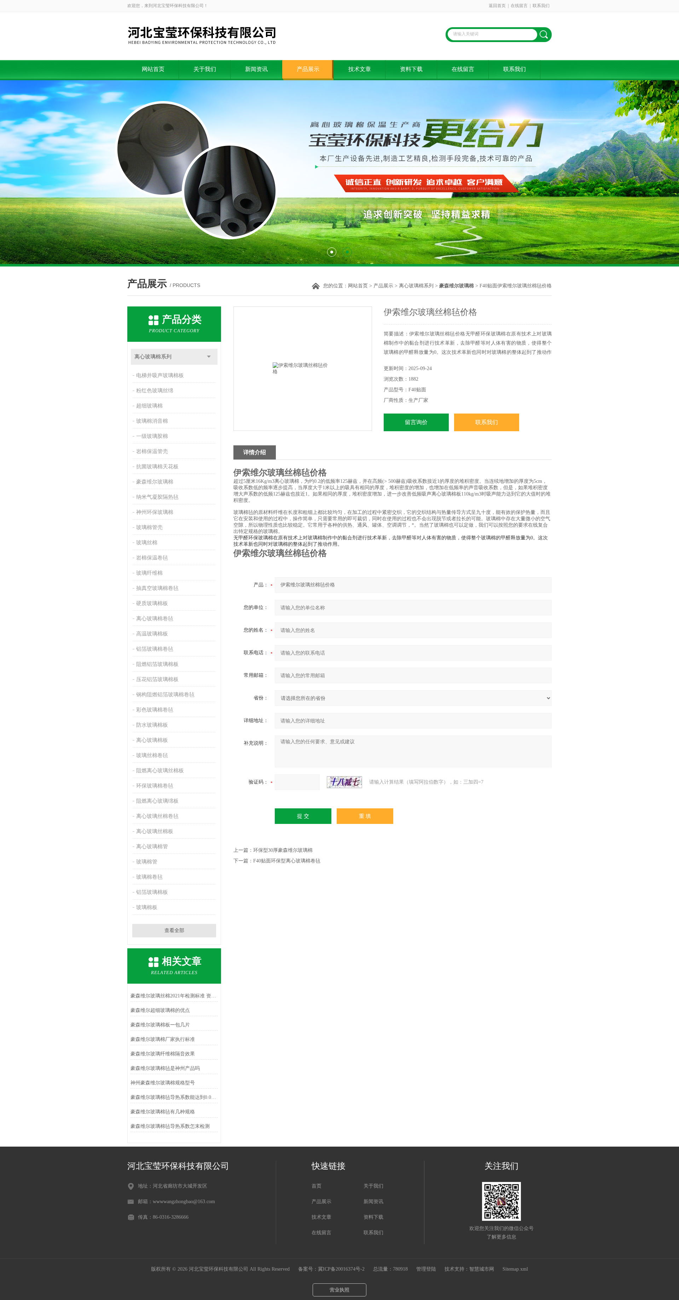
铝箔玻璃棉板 (152, 892)
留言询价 (416, 422)
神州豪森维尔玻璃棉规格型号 (162, 1082)
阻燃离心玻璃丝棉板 (160, 770)
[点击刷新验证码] (344, 782)
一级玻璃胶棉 (152, 436)
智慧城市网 (481, 1269)
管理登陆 (426, 1269)
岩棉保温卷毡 (152, 558)
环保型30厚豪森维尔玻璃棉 (283, 850)
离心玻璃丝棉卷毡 (157, 816)
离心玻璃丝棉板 (154, 831)
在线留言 (519, 5)
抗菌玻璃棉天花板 (157, 466)
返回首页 (497, 5)
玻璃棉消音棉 (152, 421)
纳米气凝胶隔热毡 (157, 497)
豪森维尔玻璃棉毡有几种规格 (162, 1111)
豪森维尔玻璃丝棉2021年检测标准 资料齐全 (174, 996)
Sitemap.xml (515, 1269)
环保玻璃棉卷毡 (154, 786)
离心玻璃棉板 (152, 740)
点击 (208, 357)
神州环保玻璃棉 (154, 512)
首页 (316, 1186)
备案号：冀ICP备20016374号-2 (331, 1269)
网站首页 (153, 69)
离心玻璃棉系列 (416, 285)
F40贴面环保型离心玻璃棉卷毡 (286, 860)
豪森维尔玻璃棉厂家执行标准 (162, 1039)
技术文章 (359, 69)
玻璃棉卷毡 (149, 877)
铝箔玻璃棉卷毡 (154, 649)
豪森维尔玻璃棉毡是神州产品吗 (165, 1068)
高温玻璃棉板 (152, 634)
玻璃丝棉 (146, 542)
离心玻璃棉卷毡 (154, 618)
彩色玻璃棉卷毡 (154, 710)
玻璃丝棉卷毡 (152, 755)
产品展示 (308, 69)
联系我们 (541, 5)
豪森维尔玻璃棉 (154, 482)
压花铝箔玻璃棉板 (157, 679)
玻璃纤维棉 (149, 573)
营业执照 (339, 1290)
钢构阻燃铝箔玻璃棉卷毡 (165, 694)
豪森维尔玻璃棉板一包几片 (160, 1024)
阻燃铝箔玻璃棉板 (157, 664)
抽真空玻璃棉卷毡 (157, 588)
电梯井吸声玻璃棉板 (160, 375)
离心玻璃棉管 (152, 846)
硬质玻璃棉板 (152, 603)
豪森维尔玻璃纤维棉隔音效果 (162, 1053)
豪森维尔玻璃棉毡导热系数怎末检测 (170, 1126)
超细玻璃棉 (149, 406)
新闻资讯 (256, 69)
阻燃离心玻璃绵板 (157, 801)
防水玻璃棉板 (152, 725)
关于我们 (204, 69)
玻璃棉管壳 (149, 527)
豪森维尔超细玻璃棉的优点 (160, 1010)
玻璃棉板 (146, 907)
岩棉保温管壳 (152, 451)
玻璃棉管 (146, 862)
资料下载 (411, 69)
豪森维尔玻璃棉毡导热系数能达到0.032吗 (174, 1097)
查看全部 (174, 930)
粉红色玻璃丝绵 (154, 390)
